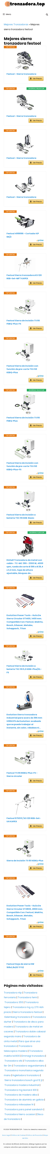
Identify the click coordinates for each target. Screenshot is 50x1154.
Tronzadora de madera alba (20, 1094)
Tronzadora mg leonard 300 (20, 1090)
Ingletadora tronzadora (26, 1075)
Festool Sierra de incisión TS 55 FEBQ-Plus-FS (23, 322)
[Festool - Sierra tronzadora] (25, 60)
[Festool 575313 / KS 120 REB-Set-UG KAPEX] (25, 804)
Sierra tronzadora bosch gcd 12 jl (23, 1080)
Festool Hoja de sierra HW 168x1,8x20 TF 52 (20, 966)
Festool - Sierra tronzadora (21, 73)
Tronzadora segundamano (29, 1065)
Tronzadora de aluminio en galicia (24, 1099)
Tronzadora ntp (13, 992)
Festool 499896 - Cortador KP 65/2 (23, 235)
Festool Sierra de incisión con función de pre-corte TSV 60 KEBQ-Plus (22, 369)
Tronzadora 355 (13, 1002)
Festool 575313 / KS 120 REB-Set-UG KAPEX (24, 820)
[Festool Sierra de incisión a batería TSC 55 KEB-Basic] (25, 501)
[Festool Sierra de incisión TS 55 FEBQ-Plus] (25, 404)
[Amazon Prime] (39, 240)
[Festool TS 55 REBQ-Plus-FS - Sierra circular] (25, 759)
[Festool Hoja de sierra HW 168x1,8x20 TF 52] (25, 950)
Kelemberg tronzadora (17, 1017)
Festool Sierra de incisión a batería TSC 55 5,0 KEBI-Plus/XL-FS (24, 669)
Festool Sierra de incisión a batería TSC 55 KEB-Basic (21, 516)
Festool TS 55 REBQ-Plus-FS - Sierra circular (22, 774)
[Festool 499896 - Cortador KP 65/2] (25, 222)
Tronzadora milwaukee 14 (19, 1104)
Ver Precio (37, 78)
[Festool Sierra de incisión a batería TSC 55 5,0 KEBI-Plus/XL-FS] (25, 655)
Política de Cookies (19, 1135)
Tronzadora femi (27, 997)
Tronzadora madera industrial (21, 1085)
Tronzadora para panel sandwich (23, 1109)
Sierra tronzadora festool (27, 1012)
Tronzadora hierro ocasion (19, 1114)
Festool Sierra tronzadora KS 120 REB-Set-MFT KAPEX (24, 277)
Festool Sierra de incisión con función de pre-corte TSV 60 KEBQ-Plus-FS (22, 466)
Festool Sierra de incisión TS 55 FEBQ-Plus (23, 419)
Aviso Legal (6, 1135)
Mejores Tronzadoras (16, 24)
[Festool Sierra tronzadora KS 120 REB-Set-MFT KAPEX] (25, 265)
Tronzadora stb (13, 1060)
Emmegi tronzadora (33, 1055)
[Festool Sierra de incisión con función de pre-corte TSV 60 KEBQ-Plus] (25, 352)
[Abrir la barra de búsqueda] (47, 14)
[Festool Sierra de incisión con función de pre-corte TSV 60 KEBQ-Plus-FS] (25, 449)
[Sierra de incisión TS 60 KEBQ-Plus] (25, 848)
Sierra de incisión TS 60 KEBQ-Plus (25, 860)
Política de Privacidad (35, 1135)
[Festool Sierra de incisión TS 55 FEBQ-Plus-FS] (25, 306)
